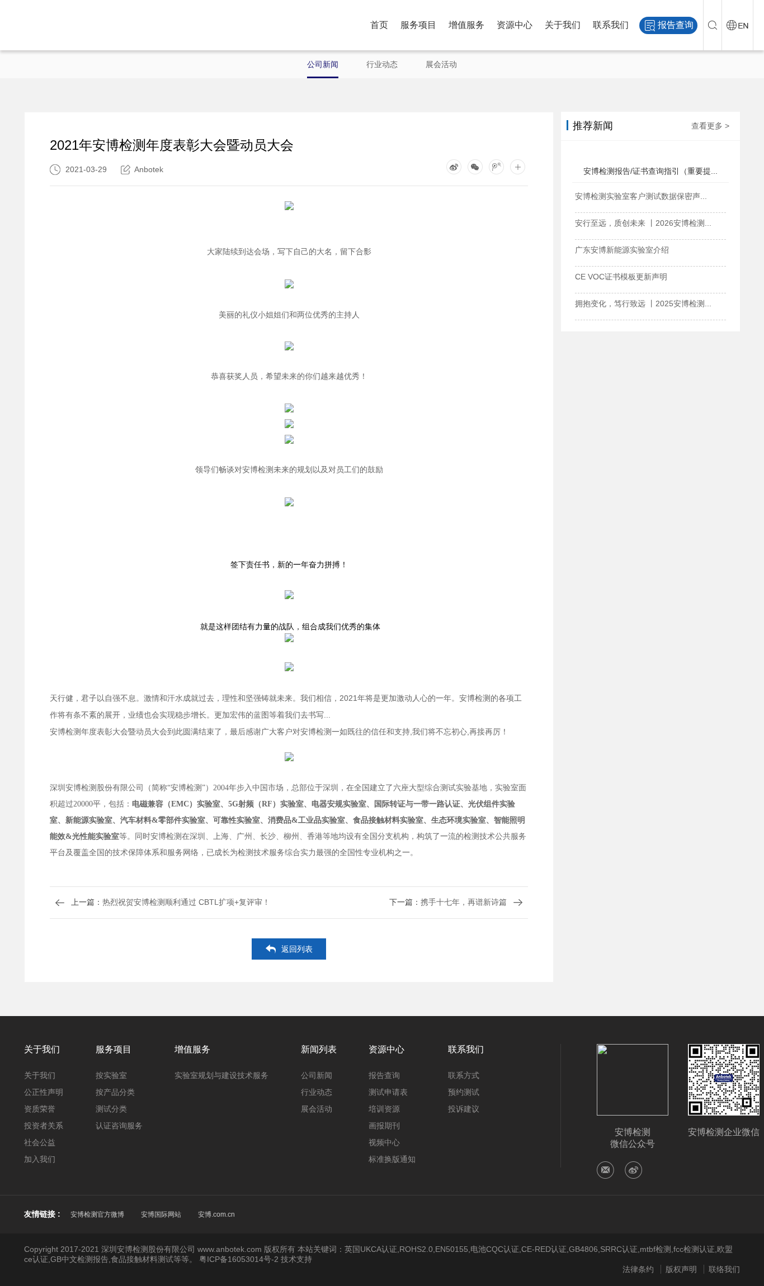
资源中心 (514, 25)
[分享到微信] (475, 166)
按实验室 (111, 1075)
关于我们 (563, 25)
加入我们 (39, 1159)
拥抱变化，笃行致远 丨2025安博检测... (643, 303)
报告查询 (676, 25)
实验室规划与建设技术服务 (221, 1075)
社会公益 (39, 1142)
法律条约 (638, 1269)
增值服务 (466, 25)
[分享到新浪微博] (453, 166)
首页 (379, 25)
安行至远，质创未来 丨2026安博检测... (643, 223)
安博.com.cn (216, 1214)
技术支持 (296, 1259)
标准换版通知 (392, 1159)
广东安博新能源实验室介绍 (622, 249)
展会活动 (441, 64)
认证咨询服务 (119, 1125)
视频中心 (384, 1142)
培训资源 (384, 1108)
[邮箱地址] (605, 1170)
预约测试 (463, 1092)
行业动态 (382, 64)
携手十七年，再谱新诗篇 (448, 902)
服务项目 (418, 25)
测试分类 (111, 1108)
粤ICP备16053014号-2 (239, 1259)
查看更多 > (710, 125)
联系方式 (463, 1075)
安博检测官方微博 (97, 1214)
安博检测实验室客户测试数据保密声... (641, 196)
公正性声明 (43, 1092)
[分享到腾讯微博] (496, 166)
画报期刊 (384, 1125)
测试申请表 (388, 1092)
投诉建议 (463, 1108)
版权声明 (681, 1269)
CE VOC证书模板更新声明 (621, 276)
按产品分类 (115, 1092)
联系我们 (611, 25)
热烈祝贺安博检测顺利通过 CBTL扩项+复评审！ (170, 902)
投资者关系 (43, 1125)
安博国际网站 (161, 1214)
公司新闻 (322, 64)
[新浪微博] (633, 1170)
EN (737, 25)
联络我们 (724, 1269)
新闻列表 (319, 1049)
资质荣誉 (39, 1108)
